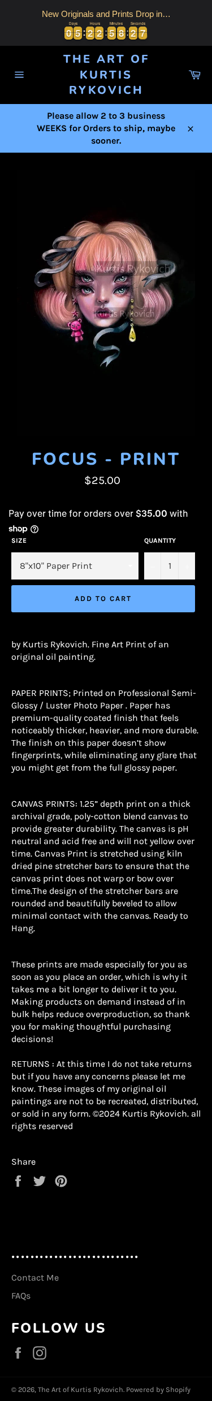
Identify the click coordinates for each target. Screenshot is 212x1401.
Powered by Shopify (158, 1389)
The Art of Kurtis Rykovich (106, 74)
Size (19, 540)
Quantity (160, 540)
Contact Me (35, 1277)
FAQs (21, 1295)
